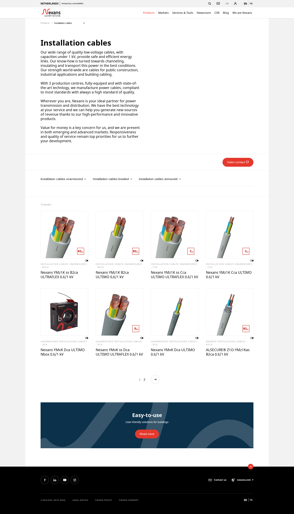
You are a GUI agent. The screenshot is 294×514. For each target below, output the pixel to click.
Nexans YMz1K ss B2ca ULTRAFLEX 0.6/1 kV (59, 274)
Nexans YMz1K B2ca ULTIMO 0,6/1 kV (112, 274)
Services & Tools (182, 12)
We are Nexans (242, 12)
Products (149, 12)
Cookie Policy (103, 500)
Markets (163, 12)
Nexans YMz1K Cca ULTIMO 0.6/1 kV (229, 274)
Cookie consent (129, 500)
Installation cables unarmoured (62, 179)
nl (251, 3)
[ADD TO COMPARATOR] (86, 260)
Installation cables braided (111, 179)
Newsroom (204, 12)
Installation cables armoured (159, 179)
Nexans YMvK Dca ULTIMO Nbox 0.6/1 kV (63, 352)
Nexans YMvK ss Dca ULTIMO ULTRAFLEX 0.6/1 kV (119, 352)
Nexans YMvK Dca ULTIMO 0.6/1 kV (173, 352)
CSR (217, 12)
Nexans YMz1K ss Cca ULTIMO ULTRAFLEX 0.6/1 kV (174, 274)
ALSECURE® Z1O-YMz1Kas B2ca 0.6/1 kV (228, 352)
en (245, 3)
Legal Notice (80, 500)
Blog (226, 12)
